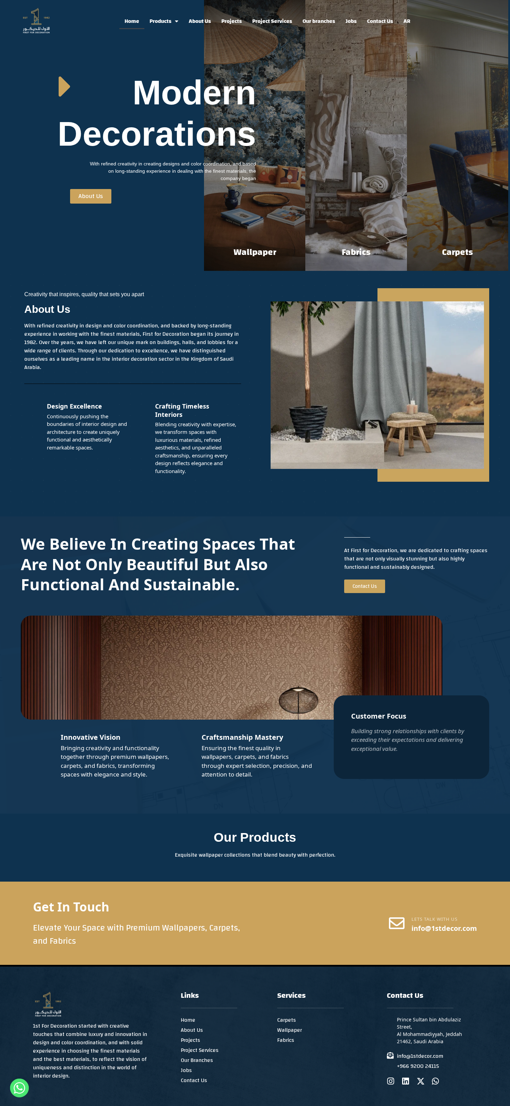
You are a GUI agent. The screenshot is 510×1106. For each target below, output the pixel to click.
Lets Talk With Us (434, 919)
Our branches (319, 21)
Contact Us (380, 21)
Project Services (272, 21)
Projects (231, 21)
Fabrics (356, 252)
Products (160, 21)
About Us (200, 21)
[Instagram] (391, 1081)
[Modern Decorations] (65, 86)
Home (132, 21)
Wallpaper (254, 252)
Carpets (457, 252)
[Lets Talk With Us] (397, 923)
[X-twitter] (421, 1081)
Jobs (351, 21)
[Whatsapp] (436, 1081)
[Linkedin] (406, 1081)
